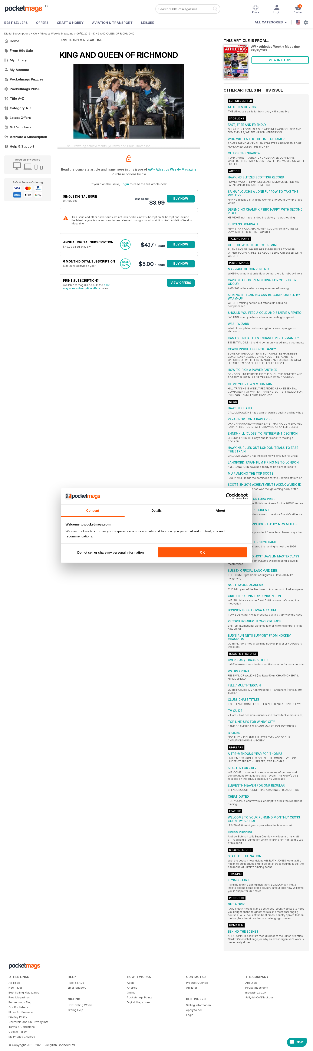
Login (125, 184)
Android (132, 987)
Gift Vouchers (21, 127)
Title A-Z (17, 98)
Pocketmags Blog (20, 1002)
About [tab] (220, 510)
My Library (18, 60)
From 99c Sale (21, 51)
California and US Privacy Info (29, 1022)
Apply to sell (194, 1010)
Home (14, 41)
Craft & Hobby (70, 23)
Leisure (147, 23)
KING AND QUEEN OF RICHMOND (114, 33)
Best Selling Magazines (24, 992)
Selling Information (198, 1005)
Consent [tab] (92, 510)
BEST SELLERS (16, 23)
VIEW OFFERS (181, 282)
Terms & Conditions (22, 1026)
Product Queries (197, 982)
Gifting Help (75, 1010)
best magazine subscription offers (86, 286)
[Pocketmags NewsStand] (25, 8)
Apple (131, 982)
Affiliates (192, 987)
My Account (19, 70)
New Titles (16, 987)
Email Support (77, 987)
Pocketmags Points (139, 997)
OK (202, 552)
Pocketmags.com (256, 987)
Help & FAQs (76, 982)
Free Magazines (19, 997)
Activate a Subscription (28, 137)
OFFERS (42, 23)
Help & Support (22, 146)
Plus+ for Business (21, 1012)
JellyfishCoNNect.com (259, 997)
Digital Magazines (138, 1002)
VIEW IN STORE (280, 60)
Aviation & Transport (112, 23)
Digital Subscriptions (17, 33)
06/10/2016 (83, 33)
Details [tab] (156, 510)
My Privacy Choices (22, 1036)
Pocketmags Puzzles (27, 79)
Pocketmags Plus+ (25, 89)
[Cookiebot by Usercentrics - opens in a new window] (229, 496)
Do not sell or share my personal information (110, 552)
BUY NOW (180, 198)
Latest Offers (20, 118)
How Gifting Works (80, 1005)
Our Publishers (18, 1007)
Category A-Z (21, 108)
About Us (251, 982)
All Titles (14, 982)
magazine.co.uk (255, 992)
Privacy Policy (18, 1017)
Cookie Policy (18, 1031)
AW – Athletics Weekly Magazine (53, 33)
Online (131, 992)
